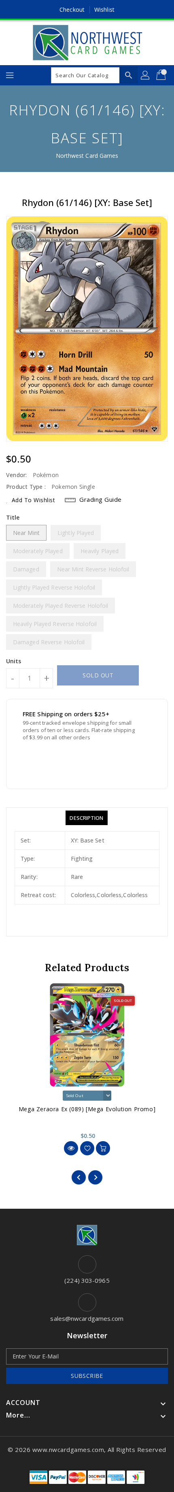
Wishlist (104, 9)
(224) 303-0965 (86, 1280)
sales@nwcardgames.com (86, 1318)
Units (13, 661)
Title (13, 517)
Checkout (72, 9)
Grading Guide (100, 499)
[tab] (86, 818)
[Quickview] (71, 1148)
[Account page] (146, 75)
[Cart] (162, 75)
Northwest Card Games (87, 155)
